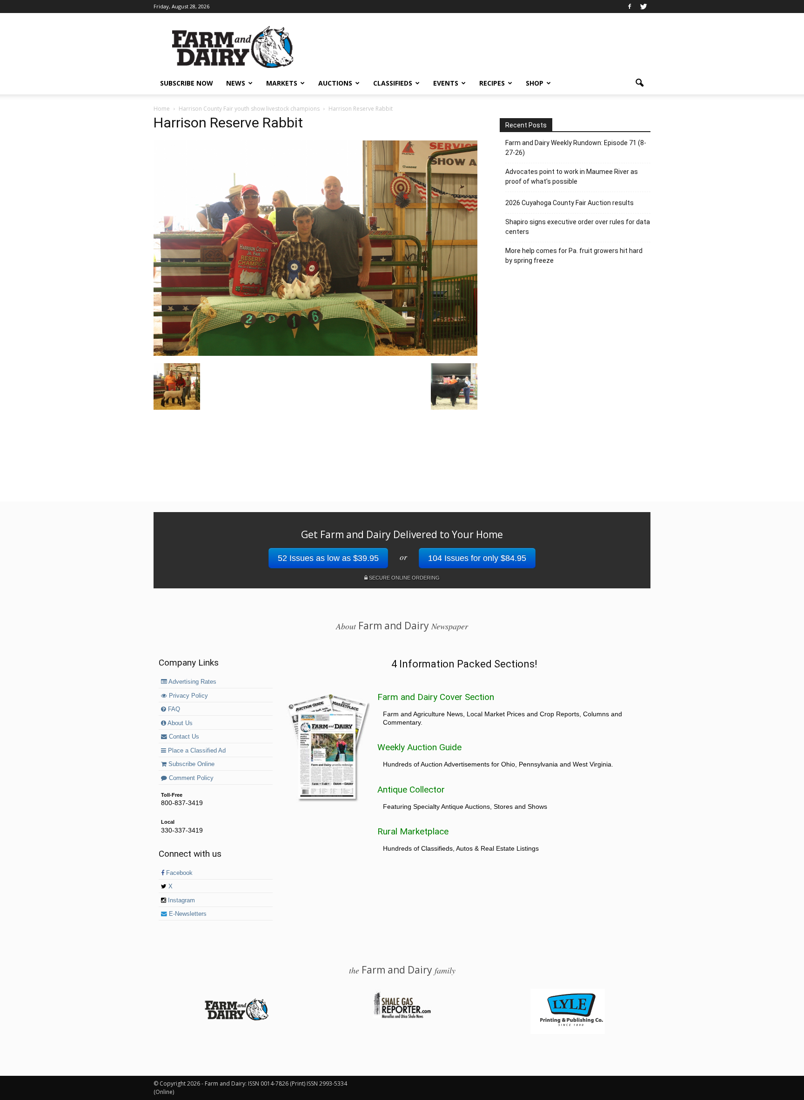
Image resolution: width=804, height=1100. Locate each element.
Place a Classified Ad (196, 750)
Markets (281, 83)
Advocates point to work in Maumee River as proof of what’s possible (571, 176)
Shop (534, 83)
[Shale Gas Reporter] (402, 1016)
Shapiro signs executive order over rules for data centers (577, 226)
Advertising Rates (191, 682)
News (235, 83)
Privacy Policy (187, 696)
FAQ (173, 709)
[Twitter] (643, 6)
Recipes (492, 83)
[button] (639, 83)
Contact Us (183, 736)
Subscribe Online (190, 764)
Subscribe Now (186, 83)
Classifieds (392, 83)
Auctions (335, 83)
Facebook (178, 873)
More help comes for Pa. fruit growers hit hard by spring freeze (574, 255)
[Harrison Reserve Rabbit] (315, 353)
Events (445, 83)
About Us (179, 723)
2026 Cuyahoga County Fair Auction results (569, 203)
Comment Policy (190, 778)
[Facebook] (629, 6)
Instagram (180, 900)
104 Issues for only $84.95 (477, 558)
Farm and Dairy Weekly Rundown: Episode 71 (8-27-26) (575, 147)
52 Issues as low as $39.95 (328, 558)
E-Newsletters (187, 914)
